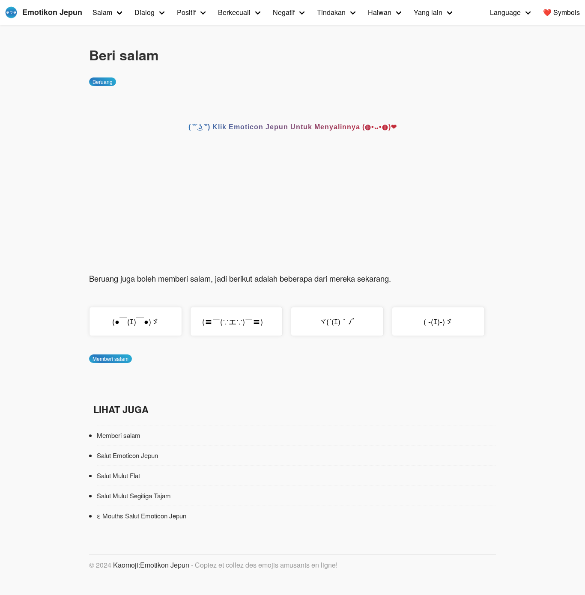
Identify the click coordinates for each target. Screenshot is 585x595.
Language (505, 12)
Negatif (284, 12)
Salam (102, 12)
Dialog (144, 12)
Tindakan (331, 12)
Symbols (561, 12)
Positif (186, 12)
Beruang (103, 81)
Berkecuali (234, 12)
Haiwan (379, 12)
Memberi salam (110, 358)
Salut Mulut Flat (118, 475)
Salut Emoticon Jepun (127, 455)
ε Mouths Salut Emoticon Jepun (141, 515)
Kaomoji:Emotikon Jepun (151, 565)
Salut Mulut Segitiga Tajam (134, 495)
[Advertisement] (292, 208)
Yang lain (428, 12)
